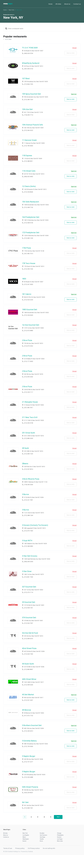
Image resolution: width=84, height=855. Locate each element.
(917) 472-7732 (28, 715)
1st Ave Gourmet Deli (30, 325)
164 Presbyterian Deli (30, 217)
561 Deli (25, 802)
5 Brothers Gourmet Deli (32, 725)
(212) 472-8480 (28, 330)
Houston (59, 837)
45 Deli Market (28, 695)
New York (11, 10)
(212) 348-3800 (28, 546)
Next (58, 817)
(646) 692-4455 (28, 176)
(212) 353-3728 (28, 423)
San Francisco (43, 835)
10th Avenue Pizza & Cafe (32, 125)
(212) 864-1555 (28, 84)
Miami (24, 837)
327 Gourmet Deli (29, 587)
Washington (26, 839)
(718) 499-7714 (28, 115)
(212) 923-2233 (28, 300)
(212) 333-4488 (28, 777)
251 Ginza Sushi (28, 433)
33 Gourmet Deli (28, 602)
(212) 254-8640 (28, 192)
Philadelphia (60, 835)
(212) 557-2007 (28, 700)
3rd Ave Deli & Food (30, 633)
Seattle (42, 839)
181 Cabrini (26, 294)
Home (50, 4)
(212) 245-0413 (28, 731)
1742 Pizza (26, 248)
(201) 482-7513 (28, 253)
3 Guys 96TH (27, 541)
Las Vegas (59, 839)
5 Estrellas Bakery (29, 741)
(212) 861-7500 (28, 577)
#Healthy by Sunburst (30, 63)
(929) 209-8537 (28, 792)
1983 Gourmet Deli (29, 310)
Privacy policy (20, 848)
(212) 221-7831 (28, 500)
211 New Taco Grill (29, 417)
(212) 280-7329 (28, 99)
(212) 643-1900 (28, 654)
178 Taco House (28, 263)
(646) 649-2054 (28, 561)
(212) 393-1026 (28, 269)
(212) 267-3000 (28, 284)
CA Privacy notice (34, 848)
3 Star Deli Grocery (29, 556)
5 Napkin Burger (28, 756)
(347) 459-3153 (28, 69)
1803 (24, 279)
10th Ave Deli (27, 109)
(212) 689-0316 (28, 638)
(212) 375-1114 (28, 592)
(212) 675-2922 (28, 346)
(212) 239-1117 (28, 392)
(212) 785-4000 (28, 146)
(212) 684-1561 (28, 808)
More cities (60, 841)
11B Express (27, 156)
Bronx (41, 841)
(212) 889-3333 (28, 438)
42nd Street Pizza (29, 648)
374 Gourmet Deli (29, 618)
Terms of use (7, 848)
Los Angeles (26, 835)
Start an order (70, 53)
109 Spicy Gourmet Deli (31, 94)
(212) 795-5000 (28, 746)
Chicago (59, 833)
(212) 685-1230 (28, 238)
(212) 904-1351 (28, 608)
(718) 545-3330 (28, 484)
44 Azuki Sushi (28, 664)
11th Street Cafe (28, 171)
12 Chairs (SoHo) (29, 186)
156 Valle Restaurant (30, 202)
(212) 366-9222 (28, 130)
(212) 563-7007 (28, 623)
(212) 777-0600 (28, 361)
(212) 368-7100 (28, 207)
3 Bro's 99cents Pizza (30, 479)
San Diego (42, 837)
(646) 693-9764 (28, 53)
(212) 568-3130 (28, 223)
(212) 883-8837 (28, 669)
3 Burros (25, 494)
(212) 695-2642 (28, 377)
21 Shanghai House (30, 402)
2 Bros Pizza (27, 340)
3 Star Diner (27, 571)
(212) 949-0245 (28, 685)
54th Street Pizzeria (30, 787)
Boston (24, 841)
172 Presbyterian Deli (30, 233)
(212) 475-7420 (28, 531)
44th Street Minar (29, 679)
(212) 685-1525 (28, 454)
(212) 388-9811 (28, 161)
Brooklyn (42, 833)
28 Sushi (25, 448)
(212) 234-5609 (28, 315)
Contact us (77, 4)
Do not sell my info (49, 848)
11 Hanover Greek (29, 140)
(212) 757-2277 (28, 762)
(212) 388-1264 (28, 515)
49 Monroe (26, 710)
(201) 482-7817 (28, 407)
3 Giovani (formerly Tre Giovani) (35, 525)
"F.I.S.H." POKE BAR (30, 48)
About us (67, 4)
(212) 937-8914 (28, 469)
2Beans (25, 464)
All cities (58, 4)
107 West (26, 78)
